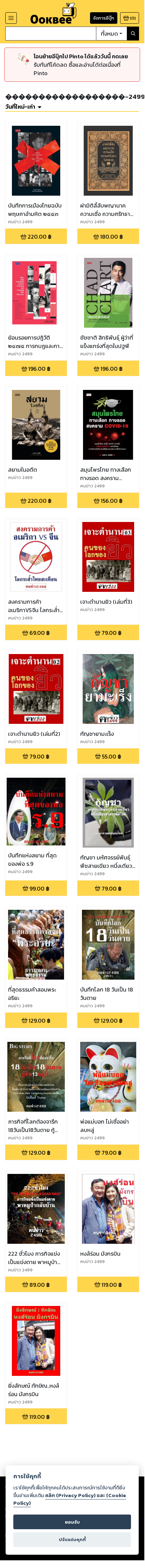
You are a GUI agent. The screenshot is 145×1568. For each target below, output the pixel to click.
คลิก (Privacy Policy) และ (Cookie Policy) (69, 1499)
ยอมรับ (72, 1522)
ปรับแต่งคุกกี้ (72, 1539)
